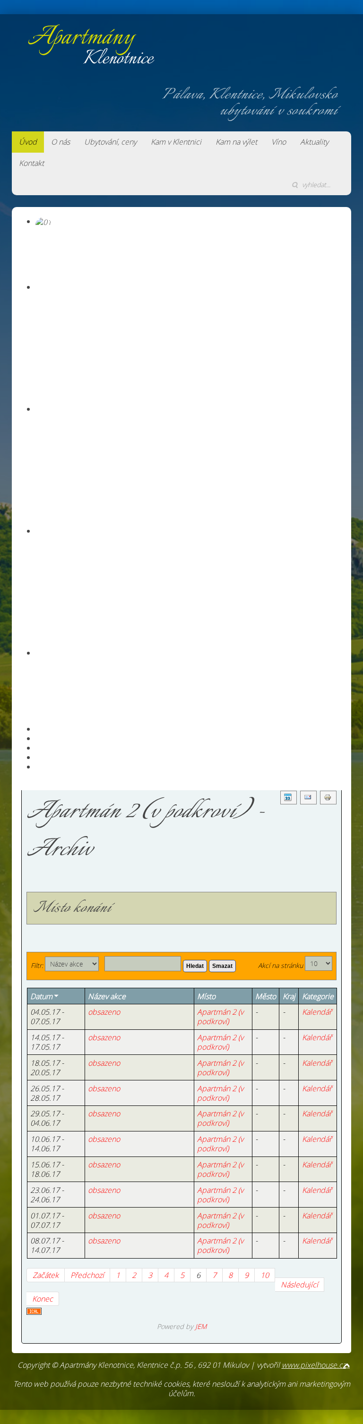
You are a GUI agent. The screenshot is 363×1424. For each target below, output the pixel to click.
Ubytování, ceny (110, 142)
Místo (206, 996)
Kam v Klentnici (176, 142)
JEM (201, 1326)
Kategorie (318, 996)
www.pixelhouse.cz (314, 1365)
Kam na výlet (236, 142)
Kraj (289, 996)
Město (265, 996)
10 (264, 1275)
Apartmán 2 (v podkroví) (220, 1017)
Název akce (107, 996)
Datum (41, 996)
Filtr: (37, 965)
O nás (60, 142)
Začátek (46, 1275)
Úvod (28, 142)
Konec (42, 1299)
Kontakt (31, 163)
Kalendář (317, 1012)
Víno (278, 142)
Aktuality (314, 142)
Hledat (195, 966)
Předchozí (87, 1275)
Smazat (222, 966)
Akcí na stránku (280, 965)
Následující (299, 1284)
